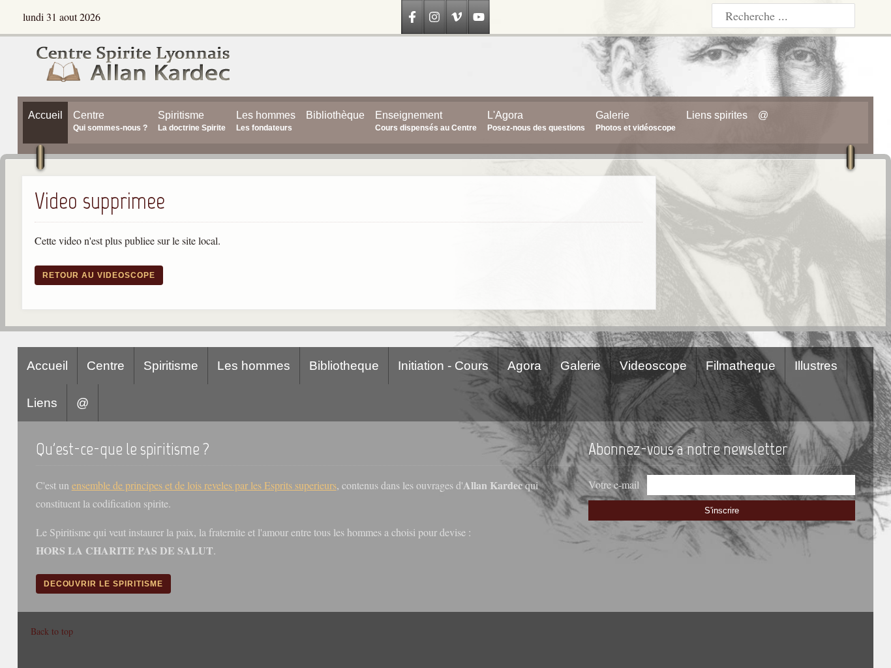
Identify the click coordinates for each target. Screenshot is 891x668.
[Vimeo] (457, 17)
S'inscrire (721, 510)
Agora (524, 365)
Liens (42, 403)
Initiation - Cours (443, 365)
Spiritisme (170, 365)
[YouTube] (479, 17)
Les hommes (253, 365)
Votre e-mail (613, 484)
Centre (106, 365)
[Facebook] (412, 17)
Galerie (580, 365)
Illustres (816, 365)
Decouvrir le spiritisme (103, 583)
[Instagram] (434, 17)
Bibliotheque (344, 365)
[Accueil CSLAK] (124, 66)
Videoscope (653, 365)
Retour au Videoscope (98, 275)
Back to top (52, 631)
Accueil (47, 365)
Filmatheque (741, 365)
